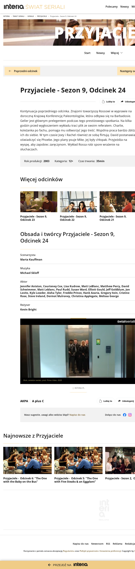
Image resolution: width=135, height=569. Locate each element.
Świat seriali (18, 16)
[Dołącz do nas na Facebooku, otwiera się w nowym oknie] (124, 415)
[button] (117, 53)
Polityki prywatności (89, 551)
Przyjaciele (42, 16)
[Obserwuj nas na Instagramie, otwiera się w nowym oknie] (130, 415)
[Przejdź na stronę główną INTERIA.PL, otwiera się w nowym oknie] (14, 6)
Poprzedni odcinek (25, 71)
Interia (6, 16)
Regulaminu (69, 551)
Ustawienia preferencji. (110, 551)
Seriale (30, 16)
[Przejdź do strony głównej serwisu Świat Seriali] (45, 6)
